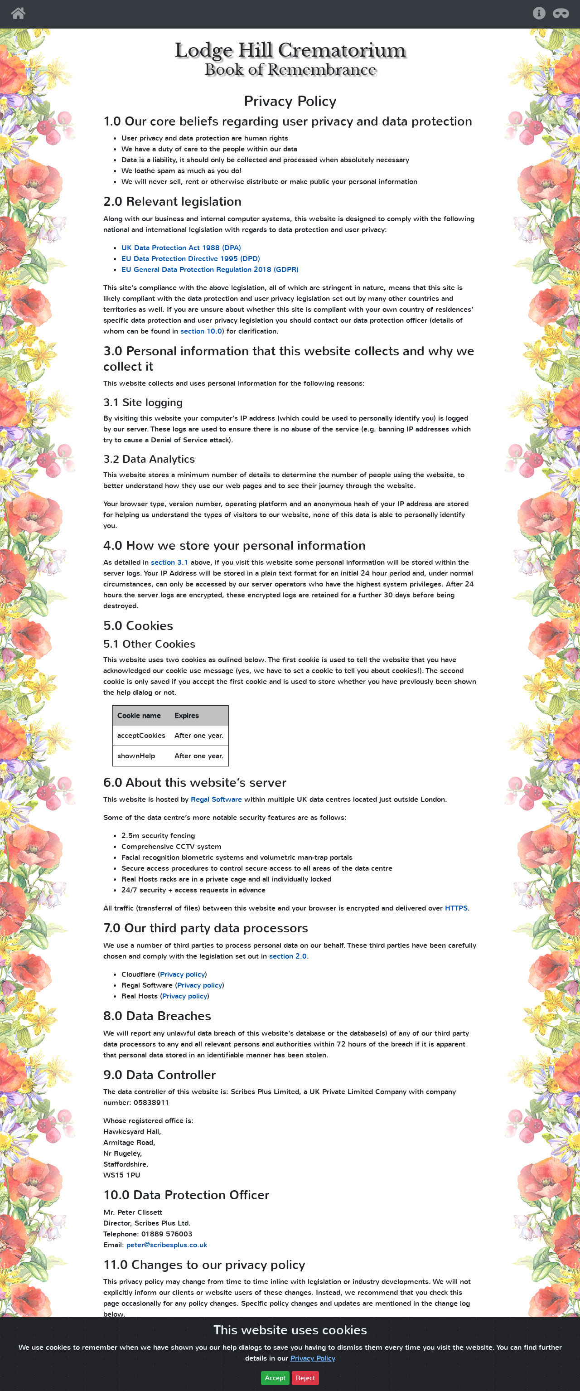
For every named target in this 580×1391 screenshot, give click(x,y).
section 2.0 (288, 956)
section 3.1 (169, 562)
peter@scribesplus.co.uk (166, 1245)
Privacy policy (182, 974)
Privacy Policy (312, 1358)
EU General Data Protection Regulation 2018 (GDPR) (210, 270)
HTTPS (456, 908)
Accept (275, 1378)
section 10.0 (201, 331)
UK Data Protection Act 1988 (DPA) (181, 248)
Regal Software (216, 800)
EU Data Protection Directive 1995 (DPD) (190, 259)
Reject (305, 1378)
